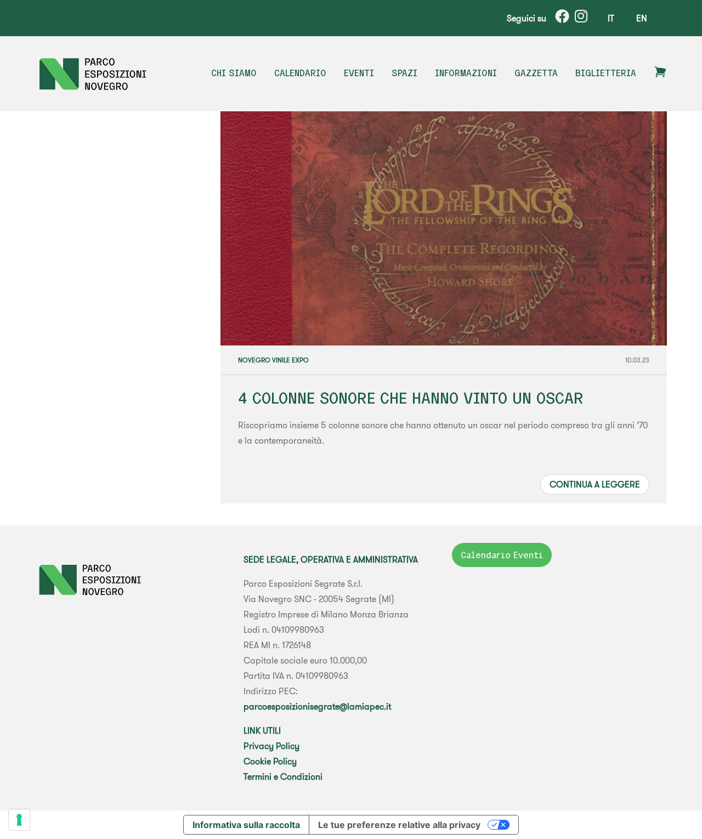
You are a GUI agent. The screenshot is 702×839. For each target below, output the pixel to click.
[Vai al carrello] (660, 75)
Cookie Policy (270, 761)
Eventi (359, 73)
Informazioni (466, 73)
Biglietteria (605, 73)
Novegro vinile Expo (273, 360)
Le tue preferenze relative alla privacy (399, 824)
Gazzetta (536, 73)
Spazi (404, 73)
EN (641, 18)
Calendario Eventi (502, 555)
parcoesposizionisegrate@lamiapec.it (317, 706)
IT (611, 18)
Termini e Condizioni (283, 776)
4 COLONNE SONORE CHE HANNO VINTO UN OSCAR (411, 397)
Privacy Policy (271, 745)
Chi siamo (234, 73)
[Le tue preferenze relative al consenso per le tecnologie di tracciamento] (19, 819)
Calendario (300, 73)
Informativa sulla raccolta (246, 824)
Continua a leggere (595, 484)
